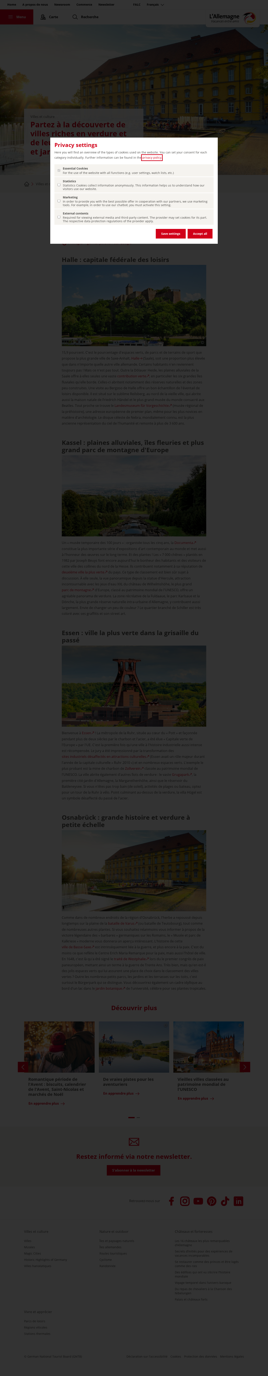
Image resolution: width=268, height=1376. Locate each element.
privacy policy (151, 158)
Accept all (200, 234)
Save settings (170, 234)
